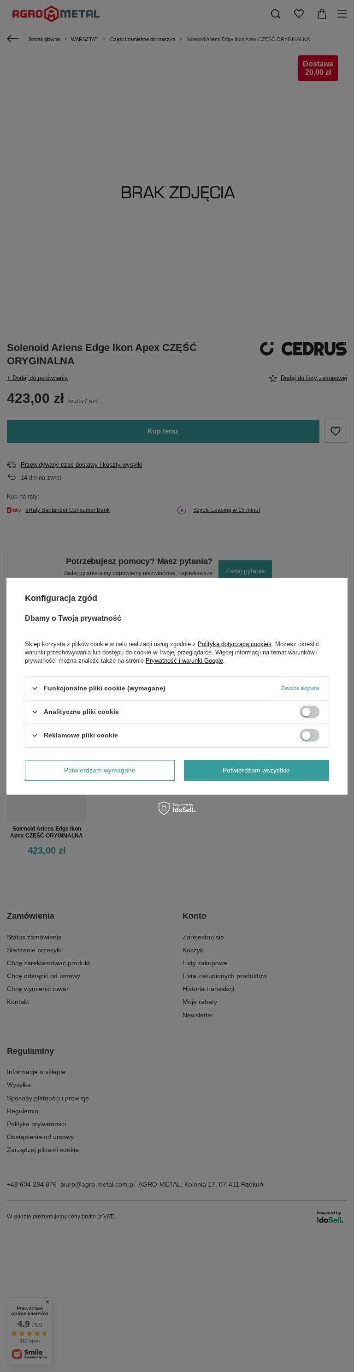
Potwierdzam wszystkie (256, 770)
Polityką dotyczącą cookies (234, 643)
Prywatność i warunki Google (184, 660)
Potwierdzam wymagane (100, 770)
